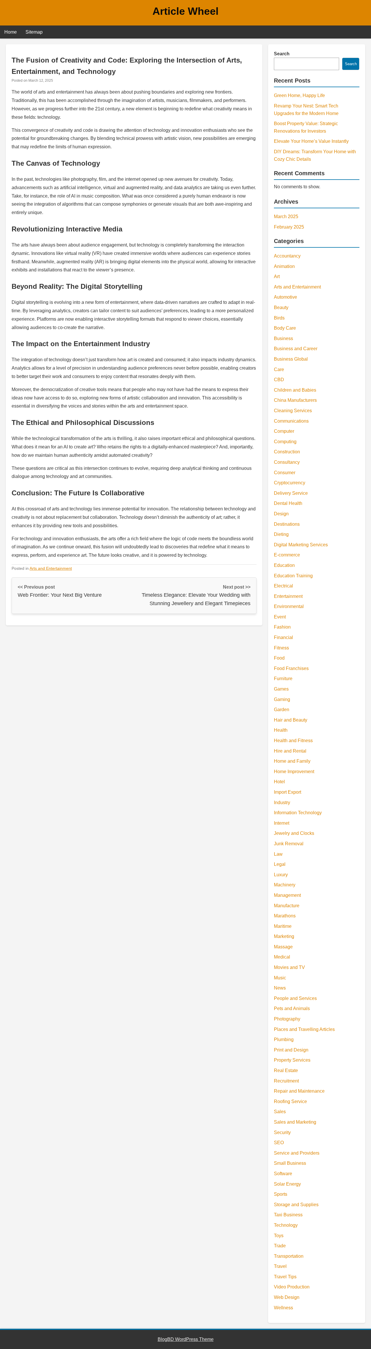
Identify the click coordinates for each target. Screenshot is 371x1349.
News (280, 987)
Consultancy (287, 462)
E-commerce (287, 554)
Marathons (285, 915)
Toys (278, 1235)
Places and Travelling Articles (304, 1029)
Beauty (281, 307)
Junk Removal (288, 843)
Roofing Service (290, 1101)
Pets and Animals (292, 1008)
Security (282, 1132)
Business (283, 338)
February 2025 (289, 226)
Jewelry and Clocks (294, 833)
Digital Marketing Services (301, 544)
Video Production (292, 1286)
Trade (280, 1245)
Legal (279, 864)
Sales (280, 1111)
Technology (286, 1225)
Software (283, 1173)
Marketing (284, 936)
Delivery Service (291, 493)
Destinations (287, 524)
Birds (279, 317)
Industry (282, 802)
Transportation (288, 1256)
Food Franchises (291, 668)
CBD (279, 379)
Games (281, 689)
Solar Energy (287, 1184)
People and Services (295, 998)
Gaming (282, 699)
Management (287, 895)
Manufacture (286, 905)
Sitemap (34, 32)
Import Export (287, 792)
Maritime (283, 926)
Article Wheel (185, 11)
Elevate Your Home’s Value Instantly (311, 141)
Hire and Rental (290, 751)
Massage (283, 946)
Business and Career (295, 348)
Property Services (292, 1060)
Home (10, 32)
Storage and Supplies (296, 1204)
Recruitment (286, 1080)
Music (280, 977)
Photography (287, 1018)
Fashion (282, 627)
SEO (279, 1142)
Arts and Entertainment (51, 568)
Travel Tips (285, 1276)
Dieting (281, 534)
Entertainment (288, 596)
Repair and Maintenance (299, 1091)
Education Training (293, 575)
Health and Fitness (293, 740)
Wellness (283, 1307)
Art (277, 276)
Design (281, 513)
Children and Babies (295, 390)
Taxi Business (288, 1214)
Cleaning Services (293, 410)
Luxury (281, 874)
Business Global (291, 359)
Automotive (285, 297)
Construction (287, 451)
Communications (291, 421)
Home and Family (292, 761)
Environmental (289, 606)
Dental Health (288, 503)
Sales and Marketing (295, 1122)
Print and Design (291, 1049)
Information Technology (298, 812)
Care (279, 369)
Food (279, 658)
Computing (285, 441)
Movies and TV (289, 967)
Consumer (284, 472)
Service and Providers (296, 1153)
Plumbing (284, 1039)
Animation (284, 266)
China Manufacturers (295, 400)
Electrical (283, 585)
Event (280, 616)
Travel (280, 1266)
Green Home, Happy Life (299, 95)
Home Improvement (294, 771)
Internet (281, 823)
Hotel (279, 781)
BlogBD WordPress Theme (186, 1339)
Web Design (286, 1297)
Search (282, 53)
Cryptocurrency (289, 482)
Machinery (284, 884)
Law (278, 854)
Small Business (290, 1163)
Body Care (285, 328)
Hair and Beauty (290, 720)
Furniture (283, 678)
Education (284, 565)
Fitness (281, 647)
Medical (282, 956)
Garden (281, 709)
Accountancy (287, 255)
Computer (284, 431)
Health (281, 730)
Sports (280, 1194)
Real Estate (286, 1070)
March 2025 (286, 216)
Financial (283, 637)
